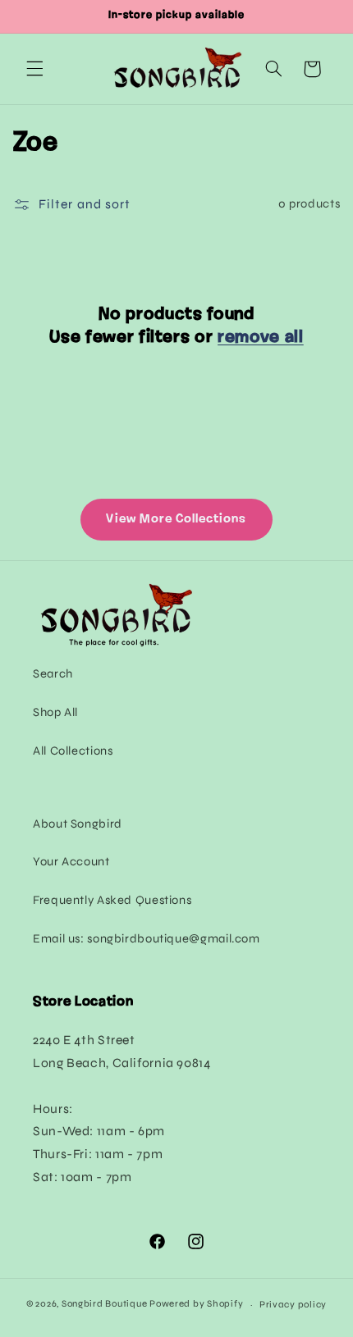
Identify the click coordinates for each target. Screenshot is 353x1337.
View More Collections (176, 519)
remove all (261, 337)
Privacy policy (293, 1304)
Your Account (71, 861)
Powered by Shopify (196, 1304)
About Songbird (77, 823)
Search (53, 673)
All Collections (72, 750)
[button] (34, 69)
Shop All (55, 712)
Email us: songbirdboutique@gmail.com (146, 938)
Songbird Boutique (105, 1304)
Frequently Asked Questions (112, 899)
